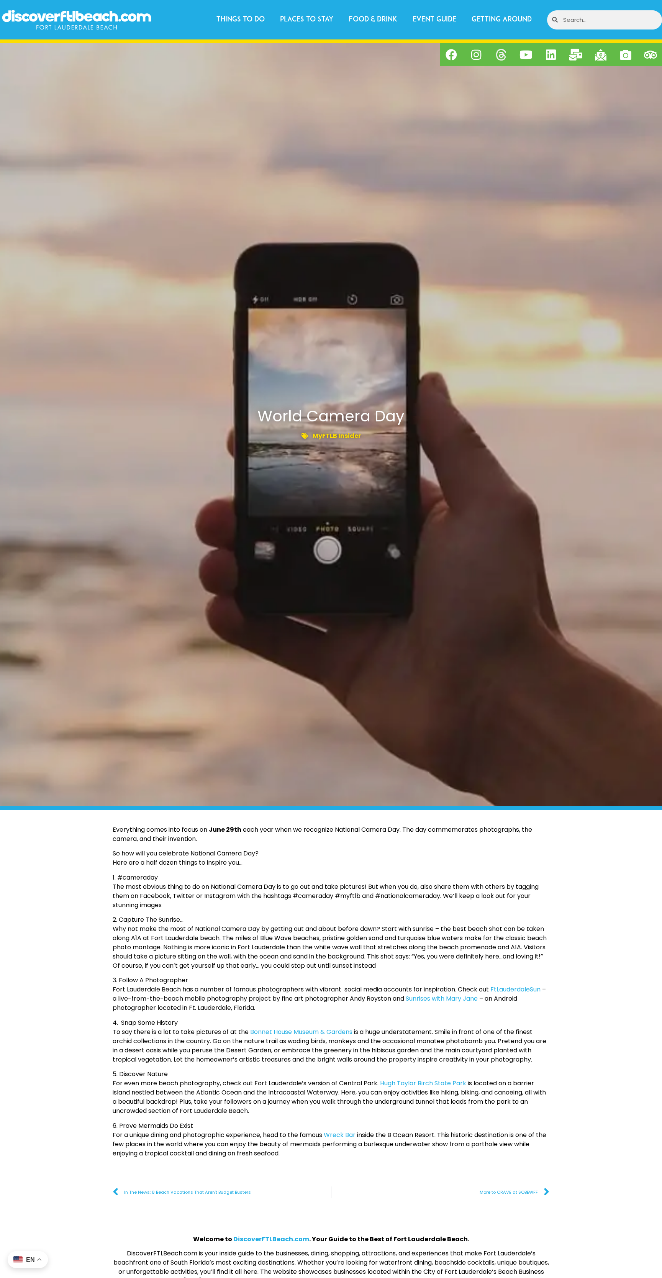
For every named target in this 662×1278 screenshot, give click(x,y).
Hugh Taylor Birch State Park (423, 1083)
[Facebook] (451, 54)
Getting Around (502, 19)
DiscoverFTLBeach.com (271, 1239)
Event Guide (434, 19)
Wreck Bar (340, 1135)
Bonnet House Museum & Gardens (301, 1031)
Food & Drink (373, 19)
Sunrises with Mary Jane (442, 998)
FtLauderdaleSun (515, 989)
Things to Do (240, 19)
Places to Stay (306, 19)
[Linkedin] (550, 54)
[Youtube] (526, 54)
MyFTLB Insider (337, 435)
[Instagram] (476, 54)
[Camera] (625, 54)
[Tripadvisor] (650, 54)
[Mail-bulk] (575, 54)
